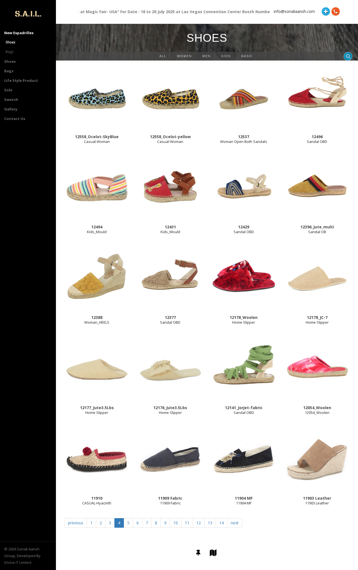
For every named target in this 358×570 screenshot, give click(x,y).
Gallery (10, 109)
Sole (8, 89)
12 (198, 522)
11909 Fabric (170, 503)
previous (75, 522)
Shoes (10, 61)
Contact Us (14, 118)
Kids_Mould (97, 231)
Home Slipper (243, 322)
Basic (247, 56)
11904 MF (243, 503)
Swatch (11, 99)
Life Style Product (21, 80)
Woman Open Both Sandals (243, 141)
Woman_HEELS (96, 322)
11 (187, 522)
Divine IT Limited (17, 562)
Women (184, 56)
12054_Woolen (317, 412)
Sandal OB (317, 231)
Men (206, 56)
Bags (9, 51)
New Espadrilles (19, 32)
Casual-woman (97, 141)
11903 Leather (317, 503)
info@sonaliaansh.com (294, 11)
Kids (226, 56)
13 (210, 522)
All (162, 56)
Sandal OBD (317, 141)
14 (221, 522)
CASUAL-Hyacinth (96, 503)
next (235, 522)
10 (175, 522)
